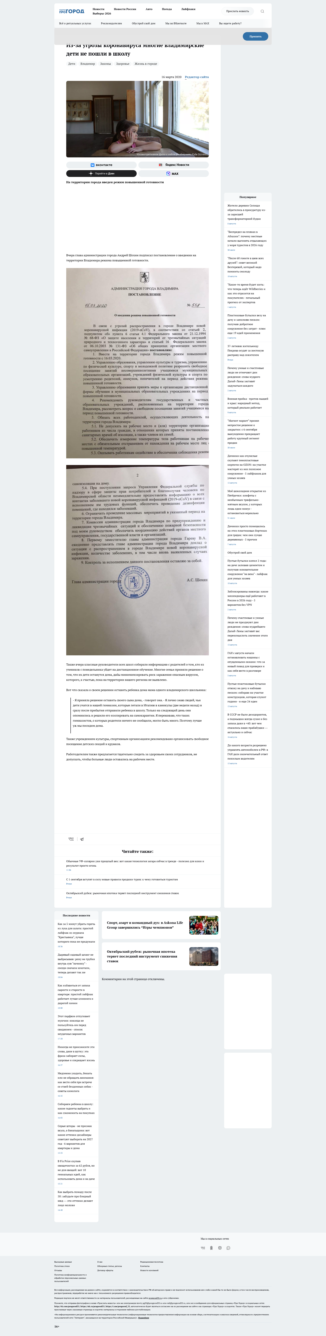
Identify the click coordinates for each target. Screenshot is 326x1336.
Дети (71, 64)
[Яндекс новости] (173, 165)
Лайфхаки (188, 9)
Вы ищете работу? (230, 23)
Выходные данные (63, 1262)
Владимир (87, 64)
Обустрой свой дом (144, 23)
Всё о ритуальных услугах (75, 23)
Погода (167, 9)
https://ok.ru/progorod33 (92, 1306)
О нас (100, 1262)
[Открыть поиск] (262, 11)
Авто (149, 9)
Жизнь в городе (146, 64)
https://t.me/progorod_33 (118, 1306)
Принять (256, 36)
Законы (105, 64)
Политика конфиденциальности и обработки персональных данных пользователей (70, 1277)
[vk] (71, 839)
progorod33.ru (155, 1298)
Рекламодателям (111, 23)
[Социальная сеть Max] (173, 173)
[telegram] (83, 839)
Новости (98, 9)
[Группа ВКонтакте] (101, 165)
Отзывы (58, 1270)
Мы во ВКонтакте (176, 23)
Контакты (145, 1266)
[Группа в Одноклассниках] (211, 1248)
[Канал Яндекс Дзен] (101, 173)
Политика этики (62, 1266)
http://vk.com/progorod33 (66, 1306)
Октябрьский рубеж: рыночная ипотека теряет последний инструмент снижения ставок (122, 895)
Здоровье (122, 64)
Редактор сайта (197, 77)
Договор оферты (105, 1270)
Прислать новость (237, 11)
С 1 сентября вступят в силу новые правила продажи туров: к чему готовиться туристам (122, 881)
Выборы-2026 (102, 13)
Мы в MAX (202, 23)
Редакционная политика (151, 1262)
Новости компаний (149, 1270)
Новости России (125, 9)
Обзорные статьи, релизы (109, 1266)
